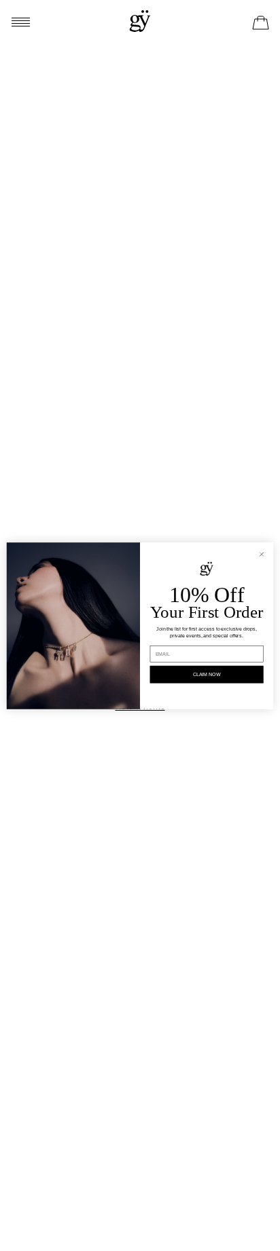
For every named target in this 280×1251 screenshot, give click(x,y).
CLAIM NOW (206, 674)
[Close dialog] (262, 554)
